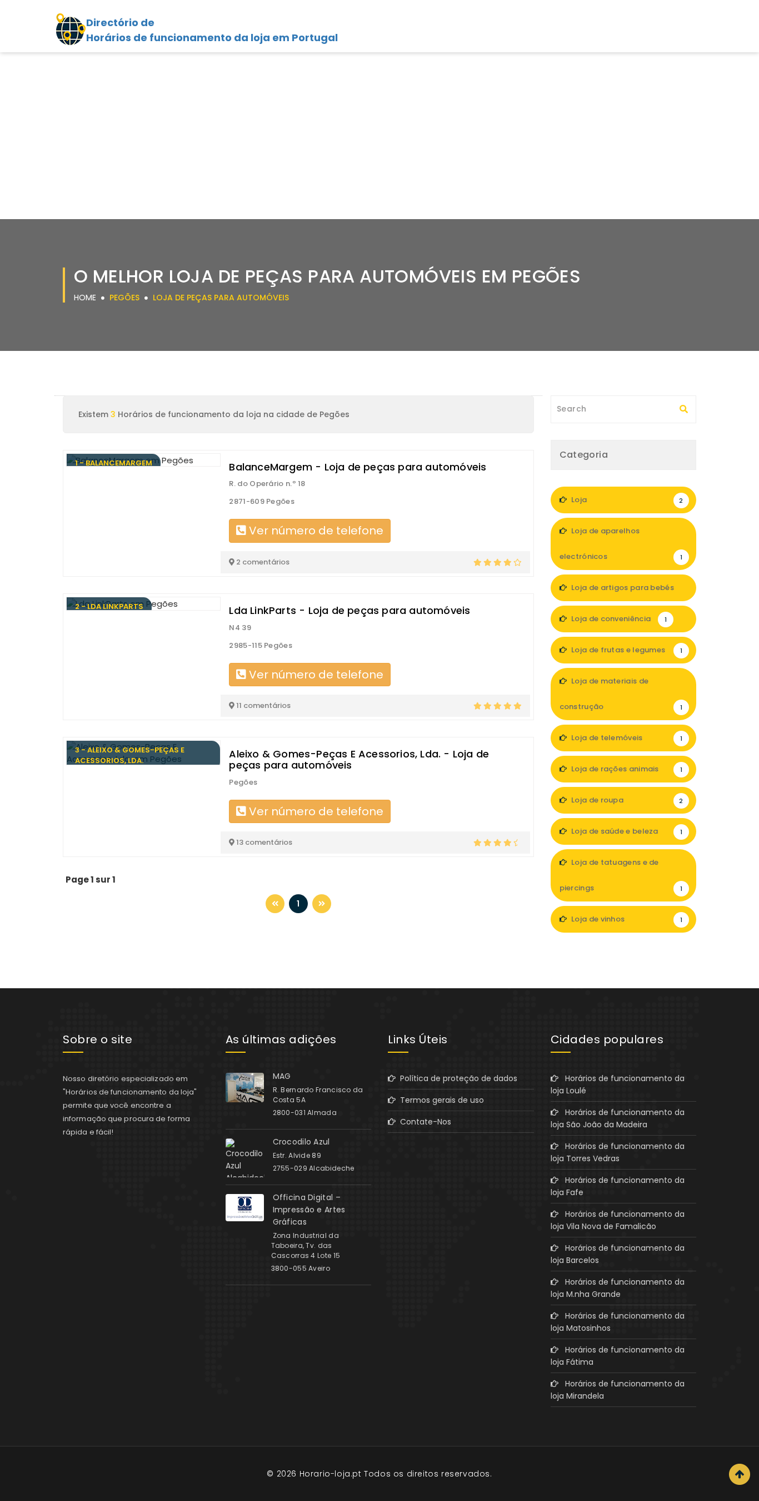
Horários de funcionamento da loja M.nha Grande (618, 1288)
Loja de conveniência (618, 618)
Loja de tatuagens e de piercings (621, 875)
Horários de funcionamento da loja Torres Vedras (618, 1152)
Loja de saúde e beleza (626, 831)
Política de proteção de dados (456, 1078)
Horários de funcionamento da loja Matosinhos (618, 1322)
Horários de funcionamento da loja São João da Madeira (618, 1118)
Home (85, 297)
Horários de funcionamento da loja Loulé (618, 1084)
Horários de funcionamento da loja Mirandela (618, 1389)
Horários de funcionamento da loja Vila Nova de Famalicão (618, 1220)
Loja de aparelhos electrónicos (621, 544)
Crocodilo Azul (301, 1141)
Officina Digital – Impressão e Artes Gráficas (309, 1209)
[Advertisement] (379, 136)
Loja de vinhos (626, 919)
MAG (282, 1076)
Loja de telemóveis (626, 737)
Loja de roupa (626, 800)
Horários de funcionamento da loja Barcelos (618, 1254)
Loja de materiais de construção (621, 694)
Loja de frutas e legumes (626, 650)
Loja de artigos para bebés (626, 591)
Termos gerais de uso (440, 1100)
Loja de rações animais (626, 769)
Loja (626, 499)
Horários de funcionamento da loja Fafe (618, 1186)
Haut (739, 1474)
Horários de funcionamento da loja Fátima (618, 1356)
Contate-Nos (423, 1121)
